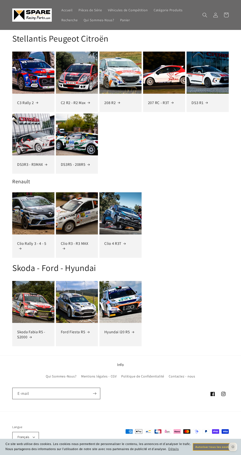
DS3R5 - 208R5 (73, 164)
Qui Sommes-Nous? (61, 376)
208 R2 (110, 102)
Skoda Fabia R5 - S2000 (31, 334)
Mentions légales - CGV (99, 376)
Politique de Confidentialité (142, 376)
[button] (204, 15)
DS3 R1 (197, 102)
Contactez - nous (182, 376)
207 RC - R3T (158, 102)
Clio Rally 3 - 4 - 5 (31, 243)
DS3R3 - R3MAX (30, 164)
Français (23, 437)
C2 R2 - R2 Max (73, 102)
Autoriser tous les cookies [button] (214, 446)
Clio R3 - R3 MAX (74, 243)
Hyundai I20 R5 (117, 331)
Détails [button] (173, 449)
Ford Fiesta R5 (73, 331)
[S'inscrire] (94, 393)
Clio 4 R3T (112, 243)
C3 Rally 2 (25, 102)
